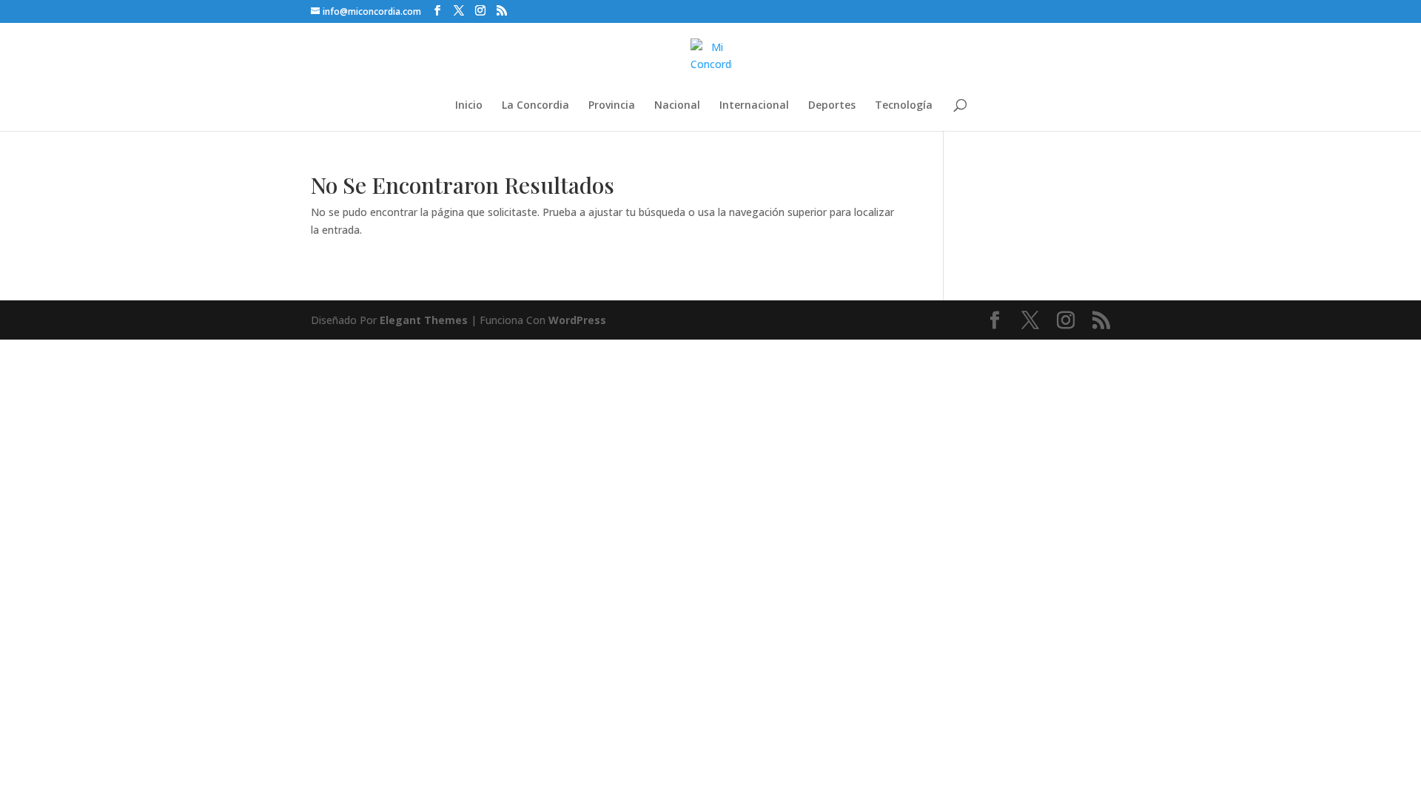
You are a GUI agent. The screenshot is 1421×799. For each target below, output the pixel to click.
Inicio (469, 106)
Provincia (611, 106)
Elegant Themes (424, 320)
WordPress (577, 320)
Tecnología (904, 106)
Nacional (677, 106)
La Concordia (535, 106)
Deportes (832, 106)
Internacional (754, 106)
